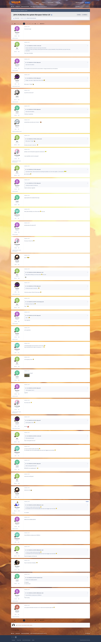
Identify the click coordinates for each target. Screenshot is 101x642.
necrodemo (17, 566)
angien (17, 96)
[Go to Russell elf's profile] (17, 28)
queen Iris (17, 125)
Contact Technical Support (26, 640)
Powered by (85, 640)
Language (13, 640)
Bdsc (17, 48)
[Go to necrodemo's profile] (17, 562)
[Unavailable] (27, 374)
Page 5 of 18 (42, 23)
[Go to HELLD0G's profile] (17, 257)
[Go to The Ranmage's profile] (17, 151)
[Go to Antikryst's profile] (17, 607)
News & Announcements (31, 18)
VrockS (17, 111)
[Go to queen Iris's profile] (17, 121)
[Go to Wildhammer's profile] (17, 211)
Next (35, 23)
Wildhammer (17, 215)
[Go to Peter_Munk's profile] (14, 18)
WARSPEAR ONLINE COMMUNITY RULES (20, 10)
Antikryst (17, 611)
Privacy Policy (19, 640)
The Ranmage (17, 155)
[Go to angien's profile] (17, 92)
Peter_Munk (17, 18)
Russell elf (17, 32)
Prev (15, 23)
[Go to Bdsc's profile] (17, 44)
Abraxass (17, 333)
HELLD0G (17, 261)
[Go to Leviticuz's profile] (17, 76)
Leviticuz (17, 80)
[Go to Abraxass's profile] (17, 329)
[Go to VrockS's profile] (17, 107)
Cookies (33, 640)
